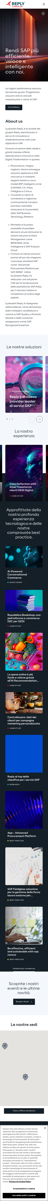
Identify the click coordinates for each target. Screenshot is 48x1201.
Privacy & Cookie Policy (20, 1182)
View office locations (24, 1111)
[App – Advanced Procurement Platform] (24, 810)
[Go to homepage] (18, 4)
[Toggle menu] (43, 4)
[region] (24, 1163)
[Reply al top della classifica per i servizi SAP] (24, 754)
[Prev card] (32, 419)
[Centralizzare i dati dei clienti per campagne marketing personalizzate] (24, 702)
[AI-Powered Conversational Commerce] (24, 556)
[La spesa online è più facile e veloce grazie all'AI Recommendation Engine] (24, 652)
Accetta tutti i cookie (24, 1195)
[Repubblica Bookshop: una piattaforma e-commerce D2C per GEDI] (24, 600)
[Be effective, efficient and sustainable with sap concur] (24, 925)
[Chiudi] (45, 1128)
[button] (13, 107)
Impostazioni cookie (24, 1189)
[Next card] (39, 419)
